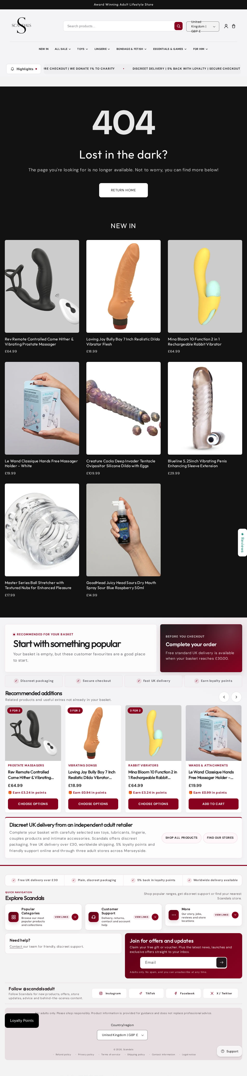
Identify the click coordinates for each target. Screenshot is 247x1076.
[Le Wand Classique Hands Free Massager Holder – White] (214, 733)
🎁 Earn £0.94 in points (87, 792)
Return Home (123, 190)
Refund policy (63, 1054)
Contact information (163, 1054)
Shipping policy (136, 1054)
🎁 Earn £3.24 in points (27, 792)
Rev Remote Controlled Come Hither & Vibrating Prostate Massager (29, 777)
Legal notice (189, 1054)
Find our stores (220, 838)
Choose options (33, 804)
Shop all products (181, 838)
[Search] (178, 26)
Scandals (128, 1049)
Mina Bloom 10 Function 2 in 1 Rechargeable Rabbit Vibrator (152, 777)
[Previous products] (224, 697)
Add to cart (213, 804)
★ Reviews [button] (242, 542)
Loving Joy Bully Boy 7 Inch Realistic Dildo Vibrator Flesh (91, 777)
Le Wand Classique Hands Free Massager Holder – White (211, 777)
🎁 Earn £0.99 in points (208, 792)
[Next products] (236, 697)
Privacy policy (86, 1054)
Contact (16, 946)
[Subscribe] (221, 962)
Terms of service (110, 1054)
